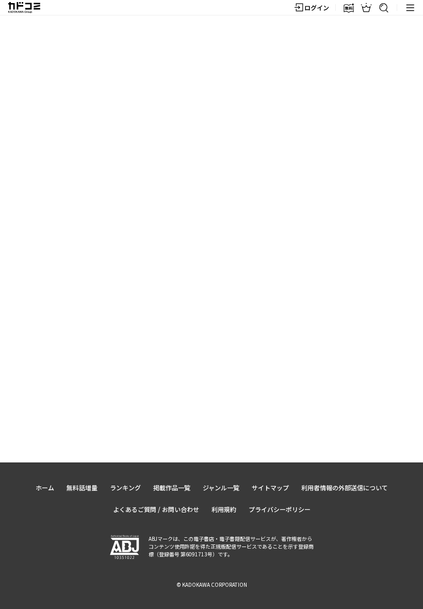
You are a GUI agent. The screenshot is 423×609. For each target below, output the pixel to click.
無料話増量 (82, 487)
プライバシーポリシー (280, 509)
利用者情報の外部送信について (344, 487)
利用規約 (224, 509)
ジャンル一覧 (221, 487)
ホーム (45, 487)
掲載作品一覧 (171, 487)
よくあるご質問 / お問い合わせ (156, 509)
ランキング (125, 487)
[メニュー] (410, 7)
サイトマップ (270, 487)
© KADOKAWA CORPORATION (211, 584)
